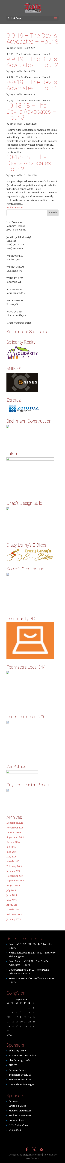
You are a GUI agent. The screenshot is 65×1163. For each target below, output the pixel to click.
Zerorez (13, 1101)
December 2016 (14, 822)
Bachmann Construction (22, 1055)
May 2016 (11, 856)
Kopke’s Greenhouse (20, 1115)
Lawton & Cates (17, 1105)
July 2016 (11, 847)
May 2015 (11, 900)
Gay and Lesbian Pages (21, 1084)
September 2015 (15, 880)
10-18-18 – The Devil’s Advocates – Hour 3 (31, 111)
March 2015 (12, 909)
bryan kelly (16, 48)
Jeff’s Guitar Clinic (19, 1125)
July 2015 (11, 890)
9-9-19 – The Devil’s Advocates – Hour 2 (32, 62)
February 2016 (14, 866)
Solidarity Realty (18, 1050)
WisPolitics (15, 1130)
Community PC (17, 1120)
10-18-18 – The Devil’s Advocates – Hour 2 (31, 163)
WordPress (32, 1158)
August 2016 (13, 842)
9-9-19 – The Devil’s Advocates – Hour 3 (32, 38)
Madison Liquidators (20, 1110)
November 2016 (15, 827)
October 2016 (13, 832)
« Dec (9, 1035)
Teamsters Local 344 (20, 1079)
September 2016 (15, 837)
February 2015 (14, 914)
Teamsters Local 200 (20, 1074)
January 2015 (13, 919)
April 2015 (11, 904)
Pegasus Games (17, 1070)
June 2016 (11, 851)
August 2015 (13, 885)
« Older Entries (14, 207)
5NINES (13, 1065)
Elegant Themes (32, 1154)
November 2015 (15, 876)
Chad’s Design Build (19, 1060)
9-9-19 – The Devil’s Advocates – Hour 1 (32, 85)
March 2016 (12, 861)
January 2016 (13, 871)
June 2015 (11, 895)
